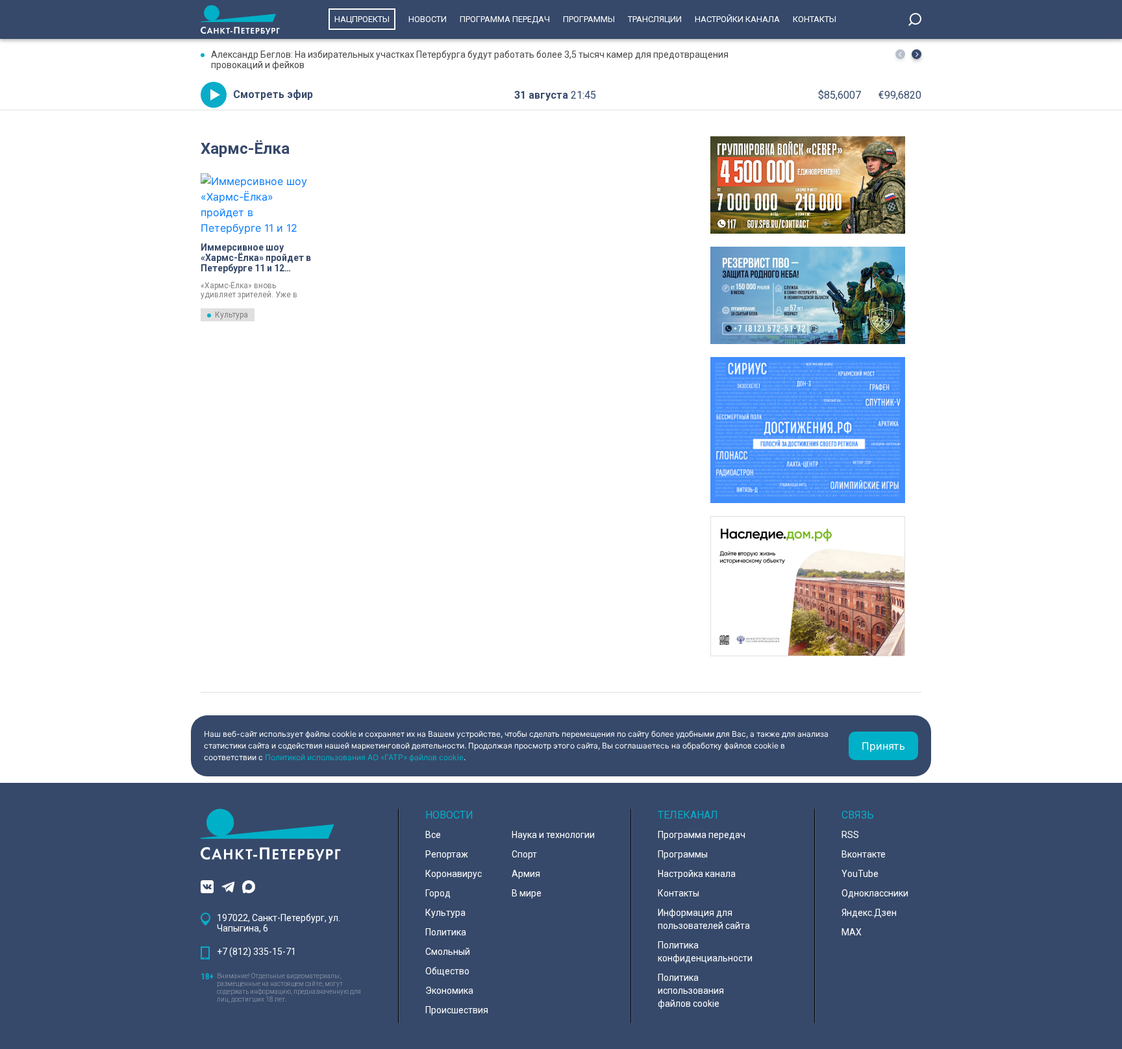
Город (438, 893)
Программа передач (505, 19)
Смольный (447, 951)
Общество (447, 971)
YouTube (860, 874)
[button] (916, 54)
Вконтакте (864, 854)
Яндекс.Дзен (869, 912)
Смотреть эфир (273, 94)
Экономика (449, 990)
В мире (527, 893)
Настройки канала (737, 19)
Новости (427, 19)
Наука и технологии (553, 835)
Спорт (524, 854)
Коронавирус (453, 874)
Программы (589, 19)
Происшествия (456, 1010)
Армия (526, 874)
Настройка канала (697, 874)
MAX (852, 932)
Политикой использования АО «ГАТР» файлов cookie (364, 757)
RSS (850, 835)
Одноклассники (875, 893)
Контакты (814, 19)
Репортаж (446, 854)
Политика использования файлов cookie (691, 990)
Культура (231, 314)
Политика (445, 932)
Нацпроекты (362, 19)
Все (433, 835)
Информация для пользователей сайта (704, 919)
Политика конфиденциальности (705, 951)
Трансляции (655, 19)
